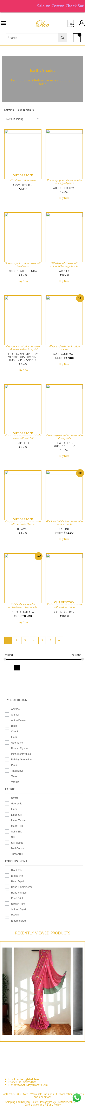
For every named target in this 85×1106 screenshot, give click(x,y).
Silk (13, 837)
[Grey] (32, 675)
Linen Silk (16, 814)
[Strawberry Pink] (24, 691)
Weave (15, 915)
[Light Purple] (55, 675)
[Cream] (55, 667)
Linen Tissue (18, 820)
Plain (14, 765)
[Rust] (70, 683)
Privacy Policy (48, 1102)
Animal (15, 714)
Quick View (23, 178)
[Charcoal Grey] (47, 667)
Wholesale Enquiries (42, 1094)
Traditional (17, 770)
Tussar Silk (17, 854)
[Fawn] (24, 675)
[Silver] (9, 691)
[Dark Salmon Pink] (9, 675)
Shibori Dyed (18, 909)
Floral (14, 737)
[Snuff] (16, 691)
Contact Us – (9, 1094)
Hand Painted (19, 892)
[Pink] (47, 683)
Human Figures (19, 748)
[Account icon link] (81, 23)
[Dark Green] (63, 667)
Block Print (17, 870)
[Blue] (24, 667)
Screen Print (18, 903)
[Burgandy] (40, 667)
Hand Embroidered (22, 887)
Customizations (65, 1094)
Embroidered (18, 920)
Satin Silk (16, 831)
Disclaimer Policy (68, 1102)
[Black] (16, 667)
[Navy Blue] (16, 683)
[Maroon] (63, 675)
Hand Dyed (17, 881)
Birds (14, 725)
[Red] (63, 683)
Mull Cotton (17, 848)
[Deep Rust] (16, 675)
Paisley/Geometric (21, 759)
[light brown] (40, 675)
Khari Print (17, 898)
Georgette (16, 803)
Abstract (15, 709)
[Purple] (55, 683)
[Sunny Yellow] (32, 691)
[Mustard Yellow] (9, 683)
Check (14, 731)
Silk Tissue (17, 842)
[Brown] (32, 667)
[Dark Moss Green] (78, 667)
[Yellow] (47, 691)
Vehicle (15, 781)
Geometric (17, 742)
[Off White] (24, 683)
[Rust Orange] (78, 683)
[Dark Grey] (70, 667)
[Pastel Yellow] (40, 683)
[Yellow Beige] (55, 691)
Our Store (22, 1094)
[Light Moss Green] (47, 675)
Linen (14, 809)
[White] (40, 691)
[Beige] (9, 667)
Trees (14, 776)
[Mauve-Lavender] (70, 675)
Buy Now (64, 198)
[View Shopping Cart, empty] (77, 37)
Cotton (15, 797)
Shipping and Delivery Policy (21, 1102)
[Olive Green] (32, 683)
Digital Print (17, 875)
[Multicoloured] (78, 675)
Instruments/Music (21, 753)
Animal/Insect (18, 720)
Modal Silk (17, 825)
